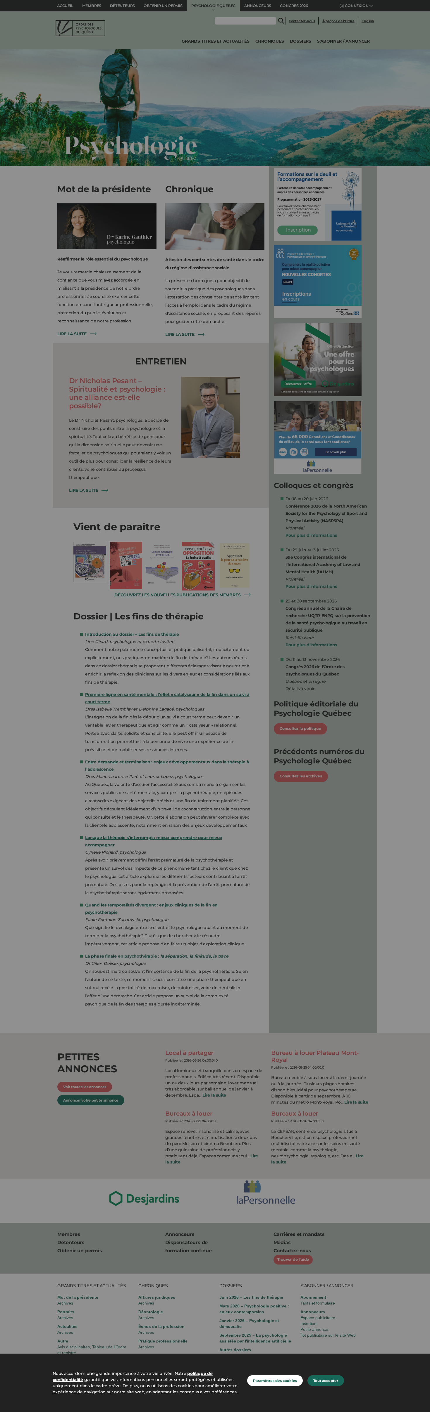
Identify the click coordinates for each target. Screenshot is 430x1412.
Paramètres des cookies (275, 1380)
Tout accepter (325, 1380)
